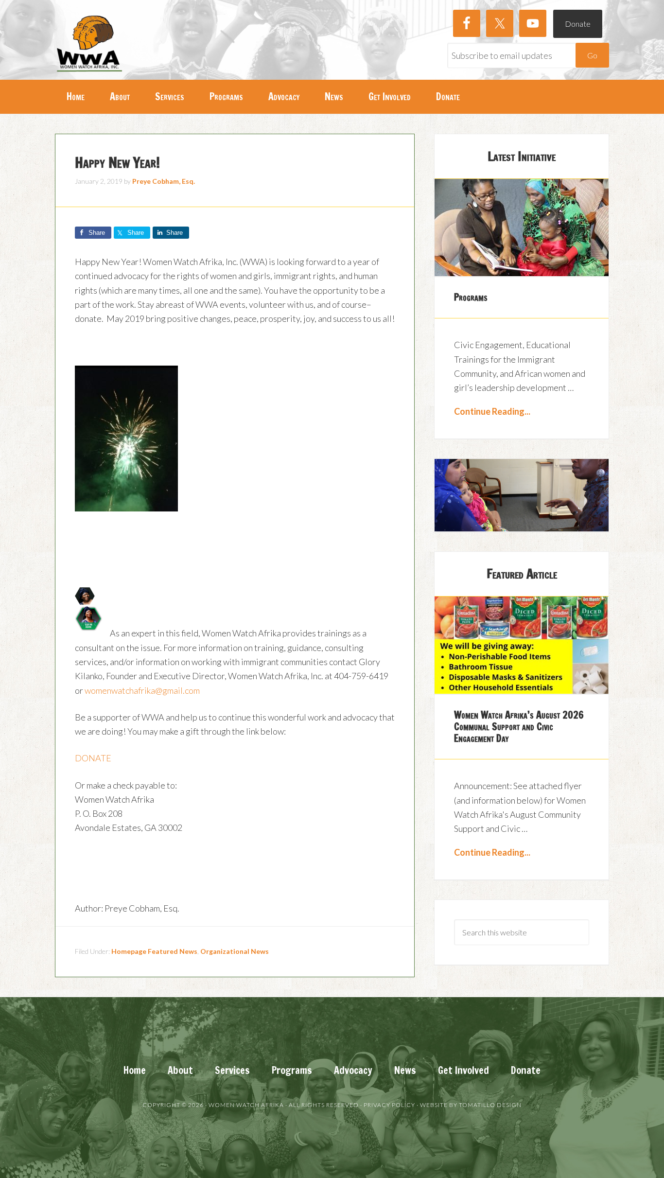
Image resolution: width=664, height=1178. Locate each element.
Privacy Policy (389, 1104)
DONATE (93, 758)
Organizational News (234, 951)
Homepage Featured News (154, 951)
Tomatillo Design (490, 1104)
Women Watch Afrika (89, 44)
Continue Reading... (492, 411)
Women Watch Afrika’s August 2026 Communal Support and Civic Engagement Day (519, 726)
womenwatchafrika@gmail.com (142, 690)
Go (592, 55)
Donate (578, 23)
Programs (471, 297)
